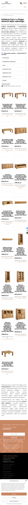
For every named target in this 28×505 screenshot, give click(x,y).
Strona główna (6, 13)
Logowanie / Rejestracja (8, 464)
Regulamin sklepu (7, 471)
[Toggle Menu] (25, 7)
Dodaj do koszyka (7, 119)
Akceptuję (14, 494)
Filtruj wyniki (5, 84)
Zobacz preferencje (14, 501)
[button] (26, 480)
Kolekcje (13, 13)
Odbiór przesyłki (7, 477)
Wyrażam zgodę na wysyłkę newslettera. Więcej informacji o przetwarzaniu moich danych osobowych (13, 441)
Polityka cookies (10, 503)
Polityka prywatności (17, 503)
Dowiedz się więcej (7, 377)
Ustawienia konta (7, 468)
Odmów (14, 497)
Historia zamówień (7, 466)
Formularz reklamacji (8, 473)
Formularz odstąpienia (8, 475)
